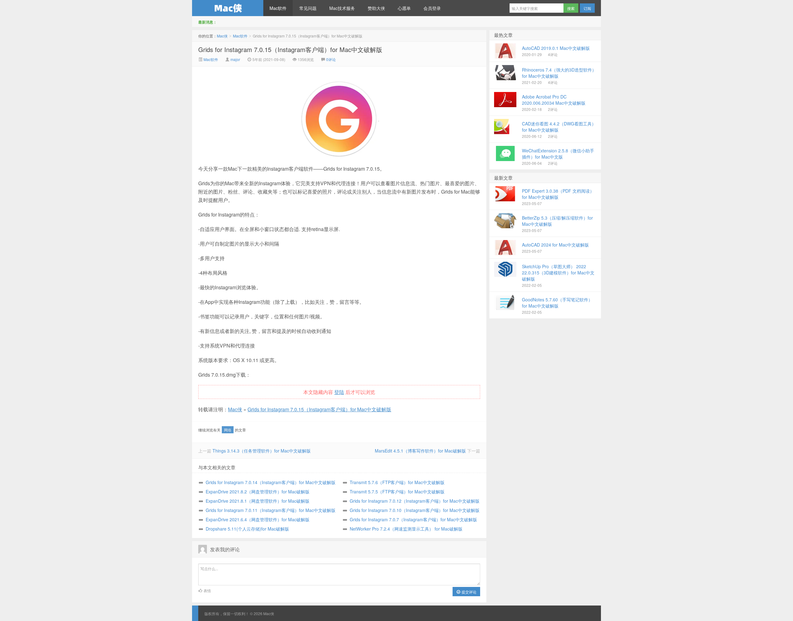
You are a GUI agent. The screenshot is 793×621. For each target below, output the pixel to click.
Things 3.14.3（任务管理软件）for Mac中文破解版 (261, 451)
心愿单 (404, 8)
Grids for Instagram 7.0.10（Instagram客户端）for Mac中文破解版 (415, 510)
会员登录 (432, 8)
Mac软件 (278, 8)
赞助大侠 (376, 8)
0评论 (331, 59)
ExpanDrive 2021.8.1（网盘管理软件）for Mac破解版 (257, 501)
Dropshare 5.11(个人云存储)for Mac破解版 (247, 529)
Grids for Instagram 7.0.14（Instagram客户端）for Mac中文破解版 (270, 482)
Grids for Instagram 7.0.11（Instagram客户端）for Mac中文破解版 (270, 510)
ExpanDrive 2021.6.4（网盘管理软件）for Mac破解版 (257, 519)
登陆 (339, 392)
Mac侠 (227, 8)
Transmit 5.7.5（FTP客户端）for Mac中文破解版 (397, 491)
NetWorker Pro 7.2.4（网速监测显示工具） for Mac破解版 (406, 529)
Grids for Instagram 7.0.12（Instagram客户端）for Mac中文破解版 (415, 501)
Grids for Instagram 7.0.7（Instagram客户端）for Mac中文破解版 (413, 519)
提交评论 (468, 591)
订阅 (587, 8)
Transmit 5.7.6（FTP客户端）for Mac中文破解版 (397, 482)
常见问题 (308, 8)
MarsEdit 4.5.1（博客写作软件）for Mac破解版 (420, 451)
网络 (227, 429)
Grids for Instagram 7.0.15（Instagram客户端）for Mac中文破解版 (290, 49)
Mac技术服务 (342, 8)
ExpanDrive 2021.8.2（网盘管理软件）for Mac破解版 (257, 491)
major (235, 59)
